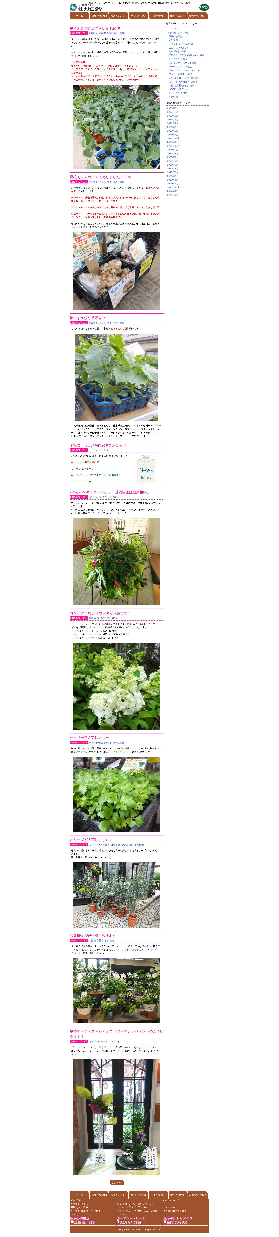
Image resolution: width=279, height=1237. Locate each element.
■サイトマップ (171, 1200)
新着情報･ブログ (198, 15)
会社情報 (158, 15)
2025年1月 (172, 179)
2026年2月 (172, 130)
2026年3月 (172, 127)
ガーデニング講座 (178, 59)
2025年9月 (172, 149)
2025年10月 (173, 145)
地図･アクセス (138, 15)
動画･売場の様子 (178, 15)
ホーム (79, 15)
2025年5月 (172, 164)
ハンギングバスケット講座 (102, 497)
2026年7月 (172, 112)
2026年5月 (172, 119)
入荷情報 (173, 40)
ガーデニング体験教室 (180, 66)
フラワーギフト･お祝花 (181, 74)
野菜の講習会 (176, 36)
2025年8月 (172, 153)
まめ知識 (173, 96)
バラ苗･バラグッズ (178, 89)
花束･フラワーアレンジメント (104, 1041)
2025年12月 (173, 138)
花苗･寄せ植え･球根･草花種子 (184, 77)
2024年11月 (173, 187)
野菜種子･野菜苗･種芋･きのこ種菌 (106, 33)
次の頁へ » (117, 1182)
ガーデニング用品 (178, 93)
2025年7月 (172, 157)
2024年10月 (173, 191)
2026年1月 (172, 134)
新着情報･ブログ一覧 (178, 32)
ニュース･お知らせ (98, 450)
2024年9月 (172, 194)
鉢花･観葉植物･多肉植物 (131, 844)
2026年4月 (172, 123)
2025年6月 (172, 161)
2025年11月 (173, 142)
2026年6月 (172, 115)
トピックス (173, 28)
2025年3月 (172, 172)
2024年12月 (173, 183)
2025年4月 (172, 168)
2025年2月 (172, 176)
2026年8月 (172, 108)
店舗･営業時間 (99, 15)
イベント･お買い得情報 (181, 44)
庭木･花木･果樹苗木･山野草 (103, 618)
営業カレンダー (119, 15)
